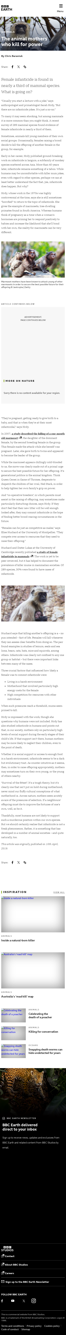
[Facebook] (4, 1301)
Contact (9, 1256)
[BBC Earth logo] (6, 8)
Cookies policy (52, 1326)
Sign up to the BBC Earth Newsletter (27, 1281)
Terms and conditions (12, 1326)
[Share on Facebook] (12, 67)
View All (59, 892)
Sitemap (25, 1329)
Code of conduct (10, 1329)
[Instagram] (34, 1301)
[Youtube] (14, 1301)
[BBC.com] (7, 1249)
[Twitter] (24, 1301)
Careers (9, 1273)
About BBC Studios (16, 1264)
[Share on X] (19, 67)
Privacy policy (34, 1326)
